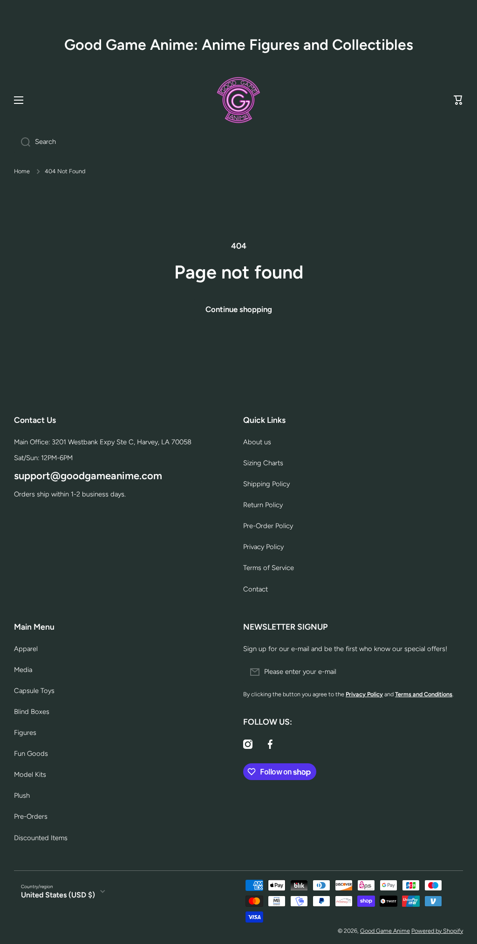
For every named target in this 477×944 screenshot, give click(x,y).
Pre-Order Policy (268, 526)
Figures (25, 732)
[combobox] (238, 142)
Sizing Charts (263, 463)
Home (22, 171)
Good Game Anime (385, 930)
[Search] (22, 142)
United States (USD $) (58, 894)
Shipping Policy (266, 484)
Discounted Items (41, 838)
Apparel (26, 649)
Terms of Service (268, 568)
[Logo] (238, 100)
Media (23, 670)
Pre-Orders (31, 816)
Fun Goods (31, 753)
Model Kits (30, 774)
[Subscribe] (451, 672)
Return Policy (263, 505)
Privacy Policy (263, 547)
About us (257, 442)
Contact (255, 589)
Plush (22, 795)
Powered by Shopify (437, 930)
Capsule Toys (34, 690)
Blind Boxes (31, 711)
